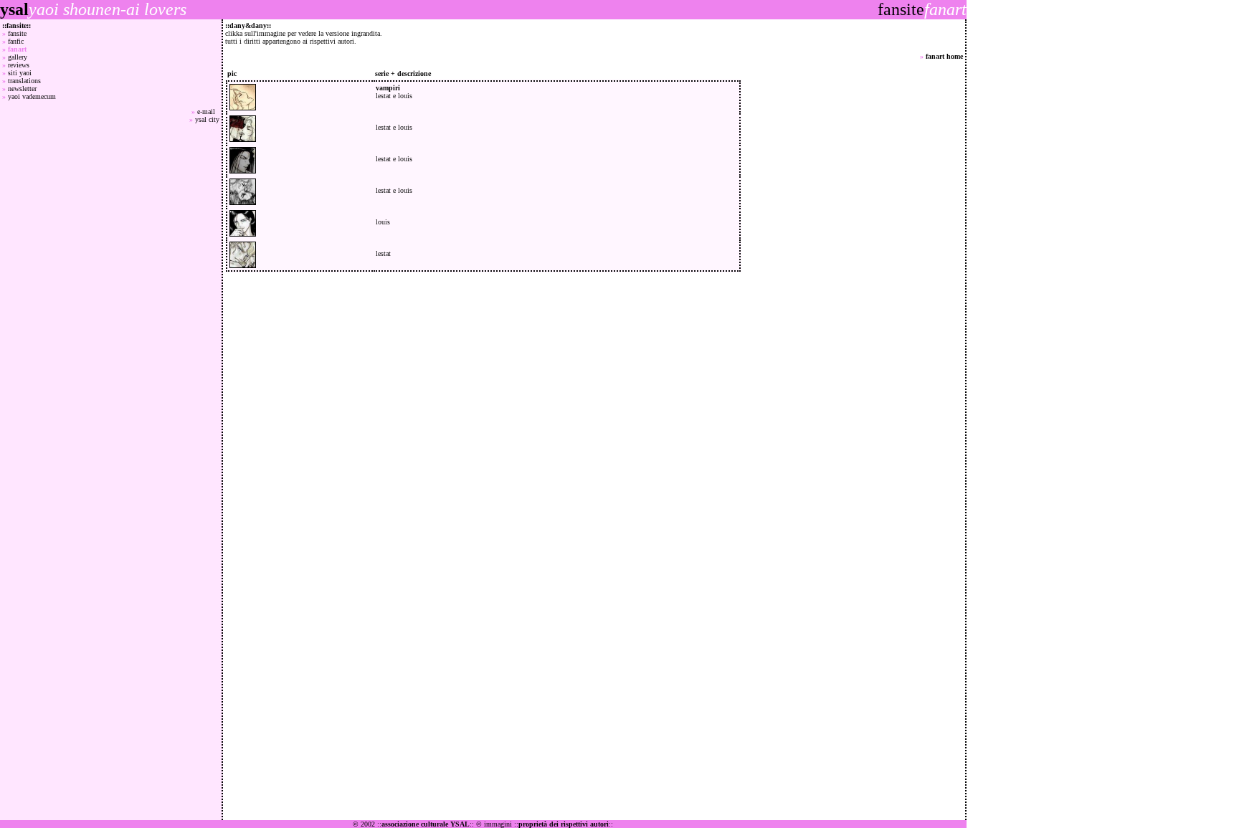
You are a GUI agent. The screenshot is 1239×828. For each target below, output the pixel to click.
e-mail (208, 111)
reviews (18, 65)
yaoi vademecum (32, 96)
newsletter (22, 88)
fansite (17, 33)
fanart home (944, 56)
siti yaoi (20, 73)
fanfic (16, 41)
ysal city (207, 119)
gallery (17, 57)
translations (24, 81)
